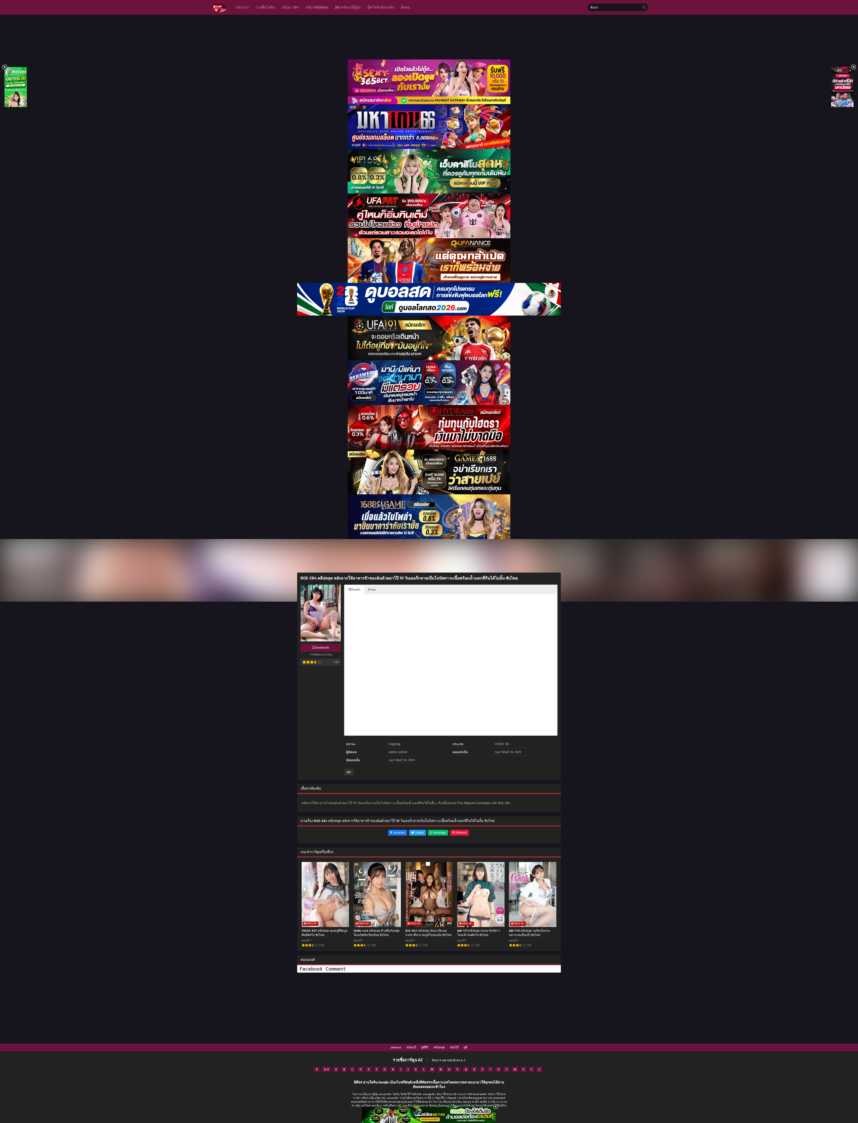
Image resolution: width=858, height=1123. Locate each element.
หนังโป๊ (454, 1047)
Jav (349, 772)
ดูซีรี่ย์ (424, 1047)
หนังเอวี (411, 1047)
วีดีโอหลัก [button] (354, 589)
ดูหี (465, 1047)
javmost (396, 1047)
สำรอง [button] (372, 589)
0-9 (326, 1069)
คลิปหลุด (439, 1047)
